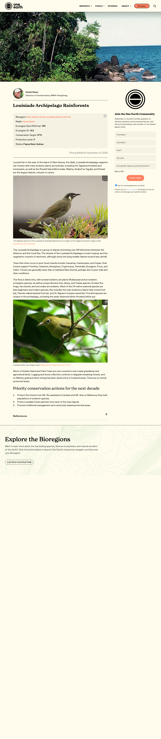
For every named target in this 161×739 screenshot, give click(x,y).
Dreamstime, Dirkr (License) (24, 244)
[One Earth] (14, 6)
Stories (112, 6)
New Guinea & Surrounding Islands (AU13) (48, 117)
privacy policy (131, 189)
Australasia (29, 121)
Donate (142, 6)
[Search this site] (154, 6)
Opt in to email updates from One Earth (131, 185)
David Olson (32, 92)
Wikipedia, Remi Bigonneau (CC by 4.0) (55, 365)
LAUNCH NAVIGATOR (19, 462)
